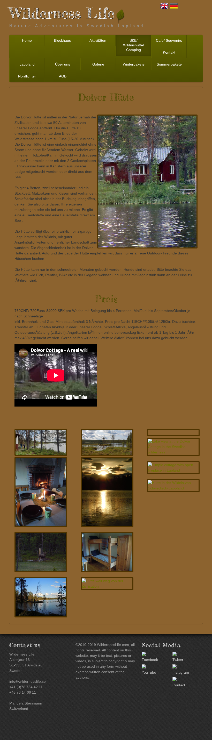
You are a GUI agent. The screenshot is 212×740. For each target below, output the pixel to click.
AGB (62, 76)
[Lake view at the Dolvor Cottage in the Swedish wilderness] (173, 447)
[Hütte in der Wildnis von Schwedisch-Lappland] (173, 485)
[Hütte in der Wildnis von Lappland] (107, 492)
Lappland (27, 64)
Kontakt (169, 52)
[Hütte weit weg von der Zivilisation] (107, 583)
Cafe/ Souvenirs (169, 40)
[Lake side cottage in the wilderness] (107, 552)
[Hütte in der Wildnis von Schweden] (41, 597)
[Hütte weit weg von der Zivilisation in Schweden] (41, 442)
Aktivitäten (97, 40)
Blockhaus (62, 40)
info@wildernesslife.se (27, 681)
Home (27, 40)
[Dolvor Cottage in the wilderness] (41, 492)
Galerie (98, 64)
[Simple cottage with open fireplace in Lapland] (173, 467)
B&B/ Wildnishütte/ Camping (133, 45)
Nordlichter (27, 76)
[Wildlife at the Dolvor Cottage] (41, 552)
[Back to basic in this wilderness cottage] (107, 442)
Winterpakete (134, 64)
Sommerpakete (169, 64)
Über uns (62, 64)
